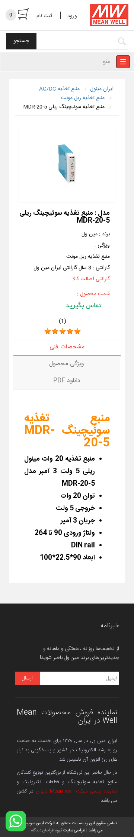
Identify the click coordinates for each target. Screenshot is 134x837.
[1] (47, 331)
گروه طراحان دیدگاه (46, 830)
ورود (72, 16)
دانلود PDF (66, 381)
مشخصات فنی (67, 347)
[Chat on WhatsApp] (16, 821)
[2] (55, 331)
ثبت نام (44, 16)
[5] (77, 331)
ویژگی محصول (66, 364)
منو (106, 61)
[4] (70, 331)
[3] (62, 331)
